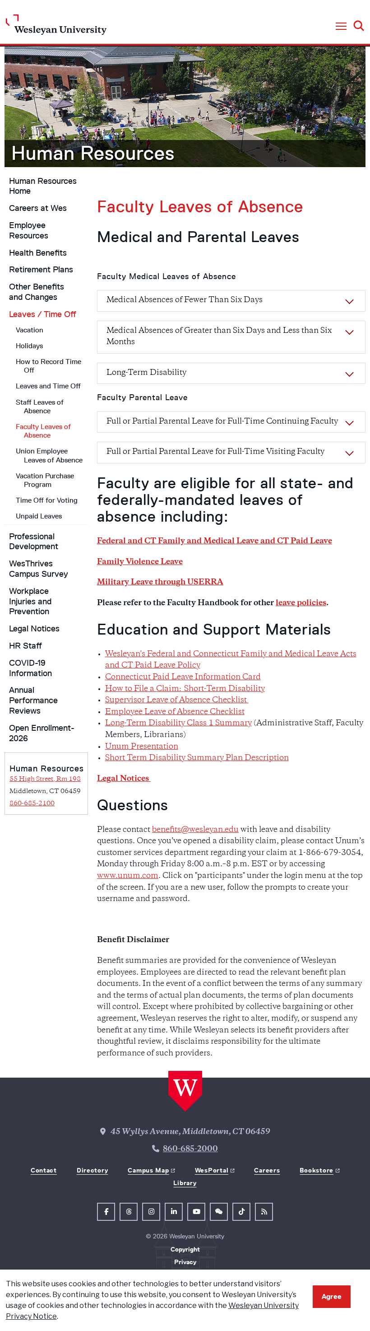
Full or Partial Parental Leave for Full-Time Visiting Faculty (215, 452)
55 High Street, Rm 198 (45, 779)
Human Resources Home (43, 186)
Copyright (185, 1249)
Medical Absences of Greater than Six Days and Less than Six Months (219, 336)
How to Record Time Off (48, 365)
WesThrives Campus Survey (38, 569)
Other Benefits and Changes (36, 292)
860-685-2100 (32, 804)
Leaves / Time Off (42, 314)
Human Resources (93, 153)
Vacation (29, 330)
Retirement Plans (41, 270)
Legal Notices (34, 629)
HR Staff (25, 646)
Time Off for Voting (47, 500)
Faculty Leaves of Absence (43, 430)
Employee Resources (28, 230)
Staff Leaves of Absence (40, 406)
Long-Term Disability (146, 373)
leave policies (301, 603)
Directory (92, 1170)
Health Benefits (38, 253)
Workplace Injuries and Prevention (30, 601)
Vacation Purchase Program (45, 480)
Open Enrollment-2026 (41, 733)
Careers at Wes (38, 208)
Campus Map (148, 1170)
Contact (44, 1170)
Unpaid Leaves (39, 516)
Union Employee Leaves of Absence (49, 455)
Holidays (29, 345)
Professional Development (33, 542)
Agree (332, 1296)
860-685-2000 (190, 1149)
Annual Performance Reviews (33, 700)
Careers (267, 1170)
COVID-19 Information (30, 668)
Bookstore (316, 1170)
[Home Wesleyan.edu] (56, 26)
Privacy (185, 1262)
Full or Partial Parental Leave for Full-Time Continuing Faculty (222, 421)
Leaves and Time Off (48, 386)
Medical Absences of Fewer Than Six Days (184, 300)
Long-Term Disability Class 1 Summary (178, 723)
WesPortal (211, 1170)
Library (184, 1183)
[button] (341, 26)
